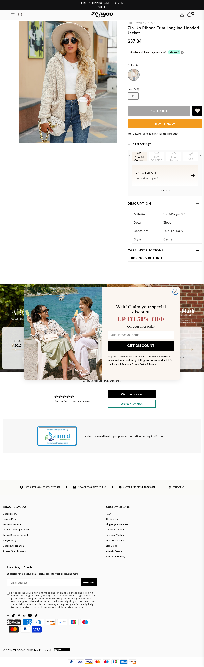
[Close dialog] (175, 292)
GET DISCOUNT (140, 346)
